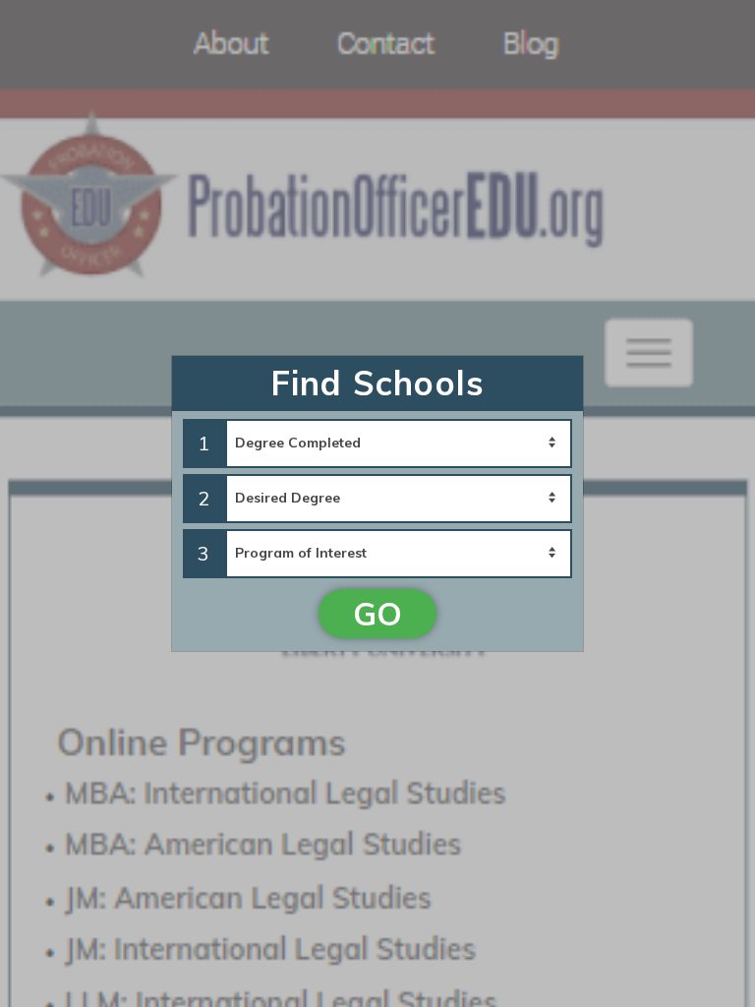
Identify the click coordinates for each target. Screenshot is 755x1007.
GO (377, 613)
